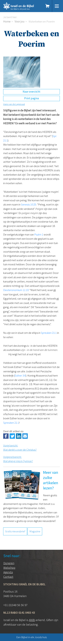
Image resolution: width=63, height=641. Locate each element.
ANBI (32, 620)
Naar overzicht (31, 91)
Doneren (8, 563)
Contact (8, 577)
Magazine (34, 531)
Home (7, 21)
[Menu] (56, 6)
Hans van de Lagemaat (14, 104)
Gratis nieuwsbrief (15, 531)
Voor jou (20, 21)
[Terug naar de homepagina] (21, 6)
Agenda (8, 572)
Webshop (9, 568)
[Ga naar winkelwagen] (47, 6)
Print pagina (31, 98)
